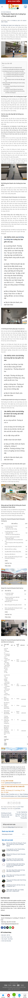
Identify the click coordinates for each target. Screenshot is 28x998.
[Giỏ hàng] (25, 7)
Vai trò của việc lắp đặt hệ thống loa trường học (14, 69)
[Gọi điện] (14, 995)
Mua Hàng (25, 997)
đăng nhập (11, 827)
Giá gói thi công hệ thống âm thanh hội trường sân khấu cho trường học (14, 92)
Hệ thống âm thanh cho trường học (10, 25)
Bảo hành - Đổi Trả (6, 935)
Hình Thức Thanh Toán (7, 937)
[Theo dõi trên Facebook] (2, 927)
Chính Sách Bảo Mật (6, 940)
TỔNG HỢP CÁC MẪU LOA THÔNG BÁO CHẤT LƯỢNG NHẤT (15, 890)
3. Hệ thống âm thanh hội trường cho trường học (14, 77)
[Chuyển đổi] (25, 834)
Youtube (8, 997)
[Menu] (2, 6)
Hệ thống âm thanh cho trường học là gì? (12, 67)
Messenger (3, 997)
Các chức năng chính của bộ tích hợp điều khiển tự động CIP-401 (15, 870)
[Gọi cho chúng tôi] (10, 927)
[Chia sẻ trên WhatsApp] (8, 803)
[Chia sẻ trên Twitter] (14, 803)
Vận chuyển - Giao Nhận (7, 939)
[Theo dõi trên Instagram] (5, 927)
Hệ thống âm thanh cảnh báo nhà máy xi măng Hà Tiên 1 (15, 885)
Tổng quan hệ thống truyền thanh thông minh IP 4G (16, 880)
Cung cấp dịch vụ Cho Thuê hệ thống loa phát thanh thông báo (15, 849)
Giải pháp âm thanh (7, 834)
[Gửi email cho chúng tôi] (7, 927)
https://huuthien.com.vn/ (12, 794)
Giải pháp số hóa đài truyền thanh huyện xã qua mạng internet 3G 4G (14, 859)
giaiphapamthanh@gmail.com (13, 782)
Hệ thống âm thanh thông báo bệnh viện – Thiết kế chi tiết (7, 815)
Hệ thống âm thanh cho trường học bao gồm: (13, 71)
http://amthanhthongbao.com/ (9, 796)
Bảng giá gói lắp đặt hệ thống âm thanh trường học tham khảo (14, 83)
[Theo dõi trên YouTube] (13, 927)
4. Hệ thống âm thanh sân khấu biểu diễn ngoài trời (15, 80)
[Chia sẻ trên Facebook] (11, 803)
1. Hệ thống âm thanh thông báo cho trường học (15, 73)
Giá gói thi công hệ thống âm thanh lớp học (14, 89)
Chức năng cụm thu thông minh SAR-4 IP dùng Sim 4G (15, 875)
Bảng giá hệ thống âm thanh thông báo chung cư (16, 854)
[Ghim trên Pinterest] (19, 803)
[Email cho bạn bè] (16, 803)
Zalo (19, 997)
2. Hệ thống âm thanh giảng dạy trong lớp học (14, 74)
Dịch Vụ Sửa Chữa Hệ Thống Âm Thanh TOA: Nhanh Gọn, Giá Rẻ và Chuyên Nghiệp (16, 844)
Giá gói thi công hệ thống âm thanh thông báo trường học (14, 87)
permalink (17, 808)
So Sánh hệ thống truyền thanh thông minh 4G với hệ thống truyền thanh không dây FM (15, 865)
